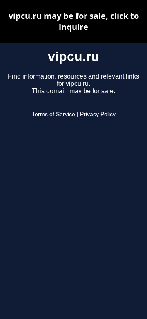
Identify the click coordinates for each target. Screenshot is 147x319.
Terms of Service (53, 114)
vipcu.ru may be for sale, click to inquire (74, 21)
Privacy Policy (98, 114)
